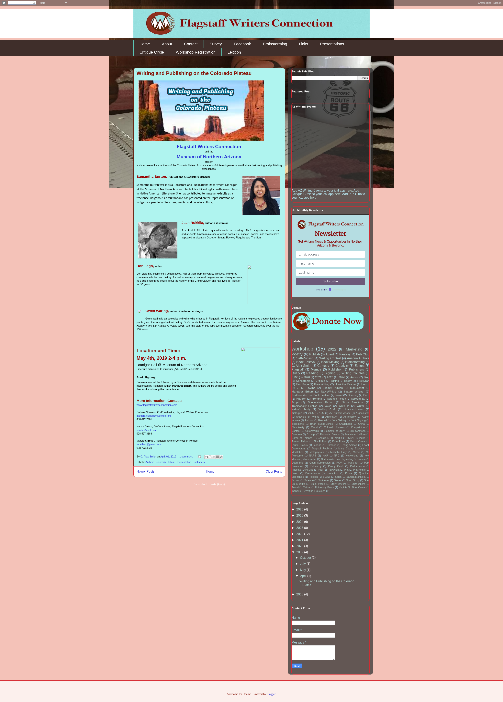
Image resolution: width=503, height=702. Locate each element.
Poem (295, 473)
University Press (324, 487)
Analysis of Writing (307, 416)
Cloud (314, 427)
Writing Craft (327, 409)
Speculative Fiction (320, 402)
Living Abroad (349, 445)
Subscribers (358, 483)
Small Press (318, 483)
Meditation (297, 452)
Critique (320, 380)
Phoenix (296, 469)
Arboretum (331, 416)
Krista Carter (357, 441)
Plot (346, 469)
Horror (365, 384)
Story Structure (352, 402)
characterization (353, 409)
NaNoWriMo (328, 391)
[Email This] (206, 457)
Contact (191, 44)
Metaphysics (316, 452)
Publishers (199, 462)
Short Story (352, 480)
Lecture (317, 445)
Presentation (184, 462)
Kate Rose (338, 441)
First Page (302, 384)
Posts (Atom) (217, 484)
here (349, 190)
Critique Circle (152, 52)
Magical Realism (322, 448)
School (295, 480)
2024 (342, 377)
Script (295, 402)
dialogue (297, 412)
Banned (322, 420)
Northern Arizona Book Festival (311, 395)
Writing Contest (330, 358)
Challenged (345, 423)
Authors (149, 462)
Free (362, 434)
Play (320, 469)
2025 (300, 515)
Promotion (332, 473)
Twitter (307, 487)
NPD (336, 455)
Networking (352, 455)
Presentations (332, 44)
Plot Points (359, 469)
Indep (362, 437)
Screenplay (358, 398)
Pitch (366, 395)
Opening (353, 395)
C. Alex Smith (301, 365)
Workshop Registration (196, 52)
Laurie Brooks (300, 445)
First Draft (363, 380)
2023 (330, 377)
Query (296, 373)
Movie (356, 452)
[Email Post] (199, 456)
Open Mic (297, 462)
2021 (318, 377)
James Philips (300, 441)
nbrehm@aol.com (147, 430)
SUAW (326, 476)
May (303, 569)
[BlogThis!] (210, 457)
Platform (301, 398)
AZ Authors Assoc (340, 413)
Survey (216, 44)
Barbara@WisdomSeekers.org (154, 415)
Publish (314, 354)
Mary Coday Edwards (351, 448)
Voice (328, 405)
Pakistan (353, 462)
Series (337, 480)
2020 (307, 377)
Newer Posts (145, 471)
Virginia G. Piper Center (352, 487)
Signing (330, 373)
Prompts (316, 398)
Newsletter (310, 459)
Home (145, 44)
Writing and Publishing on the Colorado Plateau (194, 73)
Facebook (242, 44)
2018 (300, 594)
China (361, 423)
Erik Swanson (357, 430)
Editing (334, 380)
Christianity (298, 427)
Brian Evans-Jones (321, 423)
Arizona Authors (358, 358)
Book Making (330, 362)
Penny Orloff (335, 466)
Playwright (334, 469)
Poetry (297, 354)
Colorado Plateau (165, 462)
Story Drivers (338, 483)
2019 (300, 552)
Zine (295, 377)
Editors (359, 365)
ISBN (350, 437)
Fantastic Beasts (330, 434)
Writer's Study (301, 409)
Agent (330, 354)
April (303, 576)
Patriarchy (315, 466)
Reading (312, 373)
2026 (311, 413)
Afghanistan (362, 413)
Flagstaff (298, 369)
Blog (366, 377)
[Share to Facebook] (217, 457)
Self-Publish (304, 358)
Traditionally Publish (304, 405)
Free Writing (322, 384)
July (303, 563)
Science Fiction (336, 398)
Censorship (303, 380)
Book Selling (338, 420)
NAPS (312, 455)
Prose (348, 473)
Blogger (271, 694)
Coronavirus (312, 430)
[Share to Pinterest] (221, 457)
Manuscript (357, 387)
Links (303, 44)
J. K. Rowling (306, 387)
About (167, 44)
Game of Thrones (302, 437)
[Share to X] (214, 457)
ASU (321, 413)
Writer (360, 405)
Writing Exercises (315, 490)
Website (296, 490)
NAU (325, 455)
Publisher (335, 369)
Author (354, 377)
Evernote (297, 434)
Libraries (331, 445)
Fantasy (345, 354)
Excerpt (311, 434)
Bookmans (298, 423)
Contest (296, 430)
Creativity (342, 365)
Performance (357, 466)
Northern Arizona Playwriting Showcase (343, 459)
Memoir (316, 369)
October (306, 557)
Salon (338, 476)
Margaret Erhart (302, 391)
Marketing (354, 349)
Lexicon (234, 52)
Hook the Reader (345, 384)
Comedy (323, 365)
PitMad (309, 469)
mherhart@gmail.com (149, 444)
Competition (358, 427)
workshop (302, 348)
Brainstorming (275, 44)
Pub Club (362, 354)
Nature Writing (354, 391)
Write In (344, 405)
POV (339, 462)
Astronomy (349, 416)
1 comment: (186, 456)
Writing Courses (352, 373)
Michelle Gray (338, 452)
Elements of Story (334, 430)
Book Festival (306, 362)
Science (309, 480)
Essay (348, 380)
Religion (313, 476)
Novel (338, 395)
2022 (332, 349)
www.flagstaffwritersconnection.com (157, 404)
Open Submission (319, 462)
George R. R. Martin (330, 437)
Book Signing (358, 420)
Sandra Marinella (356, 476)
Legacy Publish (333, 387)
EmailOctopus (339, 290)
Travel (295, 487)
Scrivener (323, 480)
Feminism (350, 434)
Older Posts (274, 471)
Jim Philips (320, 441)
